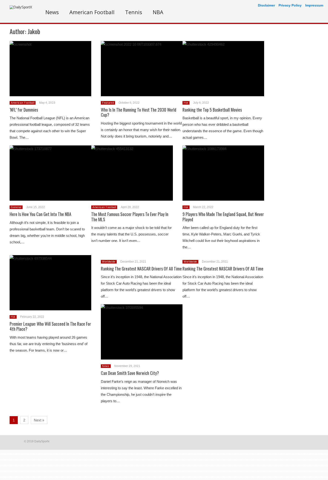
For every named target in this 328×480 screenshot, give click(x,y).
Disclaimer (266, 5)
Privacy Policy (290, 5)
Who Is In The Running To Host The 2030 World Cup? (138, 112)
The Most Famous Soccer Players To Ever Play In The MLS (129, 216)
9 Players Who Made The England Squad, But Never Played (223, 216)
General (16, 207)
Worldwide (108, 261)
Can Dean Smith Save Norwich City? (130, 373)
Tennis (133, 12)
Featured (108, 102)
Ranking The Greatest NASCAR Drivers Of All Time (141, 268)
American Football (92, 12)
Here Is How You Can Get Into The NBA (40, 214)
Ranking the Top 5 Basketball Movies (212, 110)
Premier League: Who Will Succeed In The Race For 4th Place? (50, 326)
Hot (186, 102)
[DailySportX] (21, 7)
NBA (158, 12)
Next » (39, 420)
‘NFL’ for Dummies (24, 110)
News (52, 12)
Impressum (314, 5)
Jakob (34, 31)
